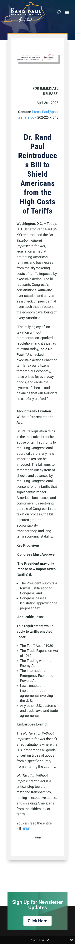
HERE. (26, 829)
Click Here (37, 920)
